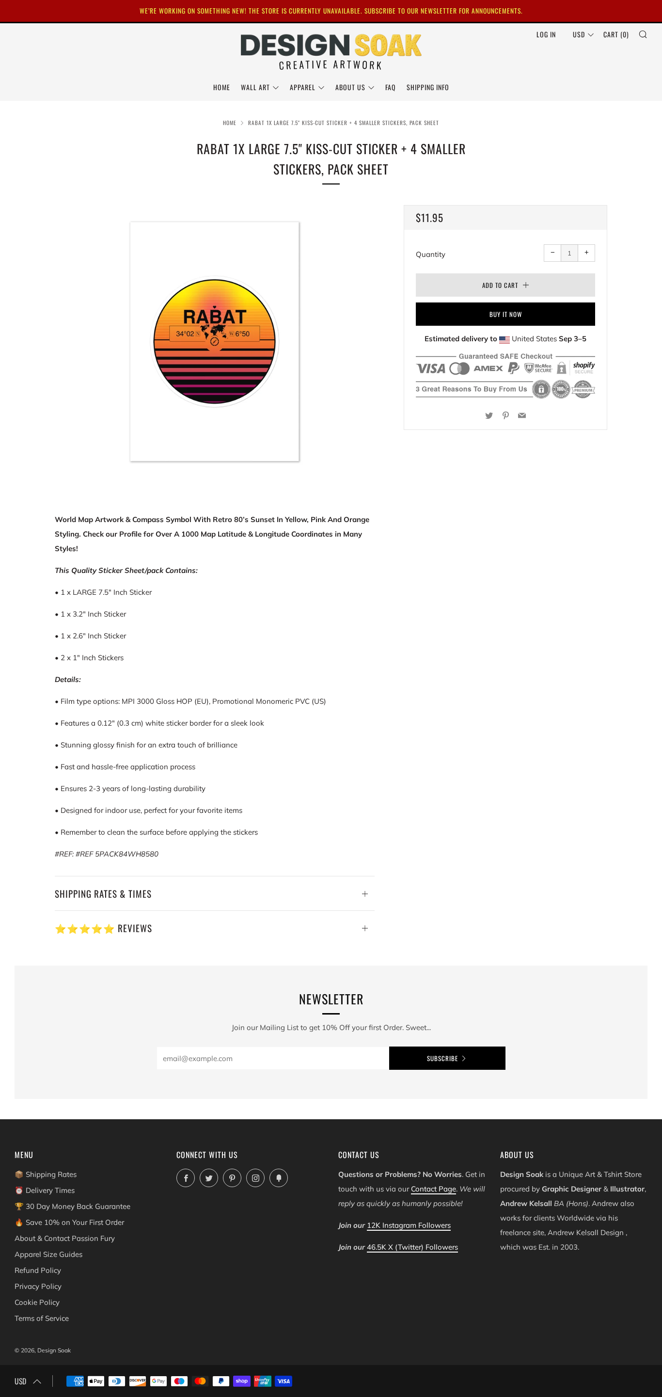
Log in (546, 34)
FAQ (390, 87)
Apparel (302, 87)
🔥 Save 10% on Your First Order (69, 1222)
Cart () (616, 34)
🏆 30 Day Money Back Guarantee (72, 1206)
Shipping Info (428, 87)
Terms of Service (42, 1318)
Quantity (430, 254)
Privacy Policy (38, 1286)
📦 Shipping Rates (46, 1174)
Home (221, 87)
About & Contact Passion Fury (65, 1238)
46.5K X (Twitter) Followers (412, 1247)
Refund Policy (38, 1270)
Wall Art (255, 87)
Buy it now (505, 314)
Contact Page (433, 1188)
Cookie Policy (37, 1302)
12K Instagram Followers (409, 1225)
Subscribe (442, 1058)
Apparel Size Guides (48, 1254)
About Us (350, 87)
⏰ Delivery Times (45, 1190)
